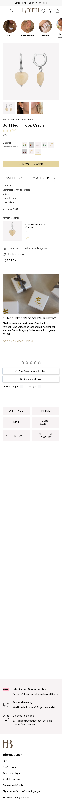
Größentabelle (11, 767)
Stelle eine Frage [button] (32, 379)
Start (5, 120)
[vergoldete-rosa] (31, 151)
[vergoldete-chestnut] (31, 145)
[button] (11, 10)
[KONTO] (50, 10)
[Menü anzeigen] (4, 10)
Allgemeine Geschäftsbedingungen (22, 791)
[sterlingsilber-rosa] (38, 145)
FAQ (5, 761)
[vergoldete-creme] (51, 145)
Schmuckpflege (11, 773)
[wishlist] (43, 10)
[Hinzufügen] (27, 238)
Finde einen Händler (13, 785)
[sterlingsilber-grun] (44, 145)
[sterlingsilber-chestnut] (24, 151)
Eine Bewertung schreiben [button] (32, 371)
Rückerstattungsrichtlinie (16, 797)
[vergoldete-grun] (24, 145)
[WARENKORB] (57, 10)
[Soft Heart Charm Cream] (12, 232)
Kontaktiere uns (11, 779)
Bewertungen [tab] (11, 386)
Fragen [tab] (32, 386)
